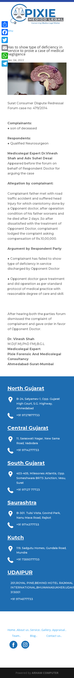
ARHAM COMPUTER (45, 673)
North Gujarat (25, 388)
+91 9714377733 (27, 524)
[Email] (5, 48)
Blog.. (33, 636)
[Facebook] (5, 32)
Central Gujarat (27, 428)
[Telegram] (5, 63)
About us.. (23, 630)
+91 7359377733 (27, 559)
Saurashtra (22, 502)
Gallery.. (46, 630)
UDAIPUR (20, 572)
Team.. (16, 636)
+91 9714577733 (21, 599)
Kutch (15, 537)
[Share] (5, 24)
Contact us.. (54, 636)
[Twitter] (5, 40)
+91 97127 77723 (28, 489)
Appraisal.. (59, 630)
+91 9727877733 (28, 415)
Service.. (35, 630)
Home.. (12, 630)
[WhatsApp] (5, 56)
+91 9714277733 (27, 450)
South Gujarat (26, 463)
